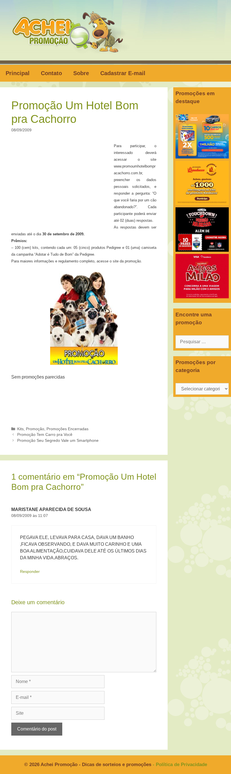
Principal (18, 73)
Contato (51, 73)
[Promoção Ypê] (202, 157)
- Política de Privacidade (180, 764)
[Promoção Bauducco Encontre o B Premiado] (202, 203)
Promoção (35, 429)
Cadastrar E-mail (122, 73)
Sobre (81, 73)
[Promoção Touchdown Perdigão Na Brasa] (202, 250)
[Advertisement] (64, 184)
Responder (30, 571)
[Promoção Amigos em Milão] (202, 296)
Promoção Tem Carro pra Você (44, 434)
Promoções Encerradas (67, 429)
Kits (20, 429)
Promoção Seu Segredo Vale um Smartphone (58, 440)
